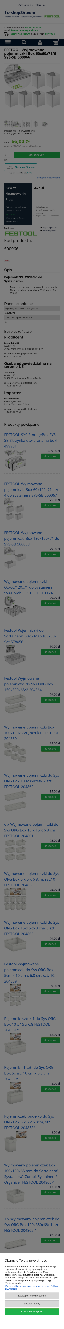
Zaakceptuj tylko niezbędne (32, 1295)
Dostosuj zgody (32, 1303)
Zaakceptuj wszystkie (32, 1311)
